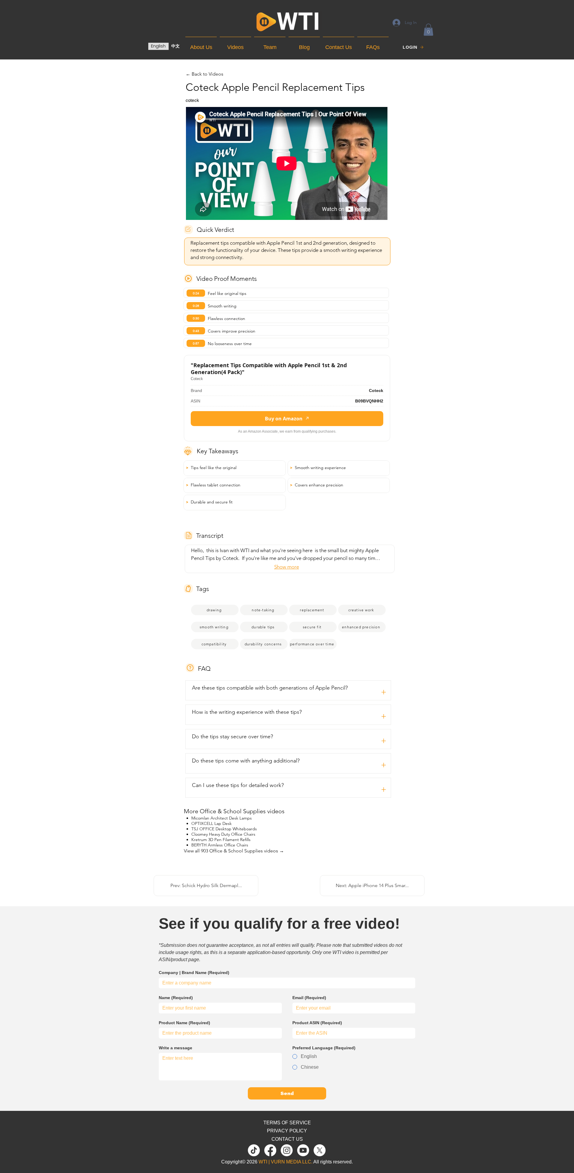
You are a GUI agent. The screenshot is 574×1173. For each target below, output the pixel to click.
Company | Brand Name (194, 972)
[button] (428, 30)
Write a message (175, 1047)
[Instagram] (287, 1150)
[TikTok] (254, 1150)
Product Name (184, 1022)
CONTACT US (287, 1139)
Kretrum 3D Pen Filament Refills (221, 839)
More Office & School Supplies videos (234, 811)
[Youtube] (303, 1150)
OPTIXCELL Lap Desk (211, 823)
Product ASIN (317, 1022)
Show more (286, 567)
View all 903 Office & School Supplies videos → (234, 851)
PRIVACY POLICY (287, 1130)
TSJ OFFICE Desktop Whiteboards (224, 828)
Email (309, 997)
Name (176, 997)
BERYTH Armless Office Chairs (219, 845)
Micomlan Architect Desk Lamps (221, 818)
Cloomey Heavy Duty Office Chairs (223, 834)
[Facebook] (270, 1150)
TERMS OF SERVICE (287, 1122)
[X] (320, 1150)
